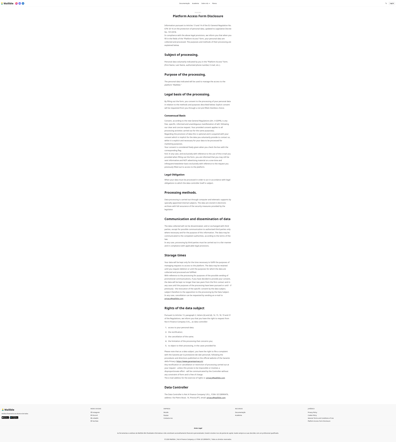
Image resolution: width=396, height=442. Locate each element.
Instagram (96, 412)
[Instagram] (16, 3)
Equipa (166, 415)
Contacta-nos (168, 418)
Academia (195, 3)
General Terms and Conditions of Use (321, 418)
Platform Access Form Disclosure (319, 421)
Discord (95, 415)
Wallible (9, 409)
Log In (392, 3)
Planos (214, 3)
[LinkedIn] (23, 3)
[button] (386, 3)
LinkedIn (95, 418)
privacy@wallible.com (173, 298)
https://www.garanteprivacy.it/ (189, 361)
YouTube (95, 421)
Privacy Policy (312, 412)
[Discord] (19, 3)
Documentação (184, 3)
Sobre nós (204, 3)
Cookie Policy (312, 415)
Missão (166, 412)
